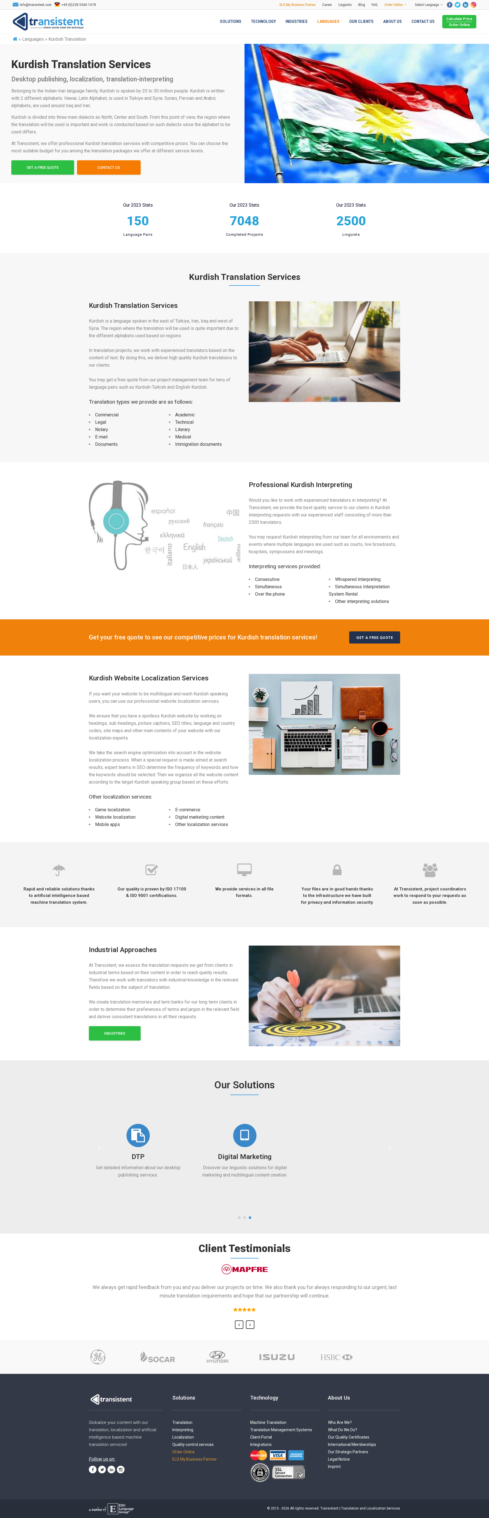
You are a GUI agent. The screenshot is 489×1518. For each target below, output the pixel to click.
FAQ (375, 5)
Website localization (115, 817)
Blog (361, 5)
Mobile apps (107, 824)
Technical (184, 422)
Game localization (112, 809)
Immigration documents (198, 444)
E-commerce (187, 809)
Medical (183, 437)
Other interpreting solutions (362, 601)
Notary (101, 429)
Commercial (107, 415)
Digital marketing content (199, 817)
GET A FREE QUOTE (43, 167)
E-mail (101, 437)
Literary (182, 429)
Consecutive (267, 579)
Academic (185, 415)
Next (250, 1324)
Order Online (394, 5)
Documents (106, 444)
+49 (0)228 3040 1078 (78, 5)
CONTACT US (108, 167)
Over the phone (270, 594)
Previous (239, 1324)
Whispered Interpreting (358, 579)
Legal (100, 422)
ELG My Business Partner (298, 5)
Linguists (345, 5)
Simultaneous (268, 586)
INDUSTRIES (114, 1033)
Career (327, 5)
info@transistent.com (36, 5)
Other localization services (201, 824)
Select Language (427, 5)
